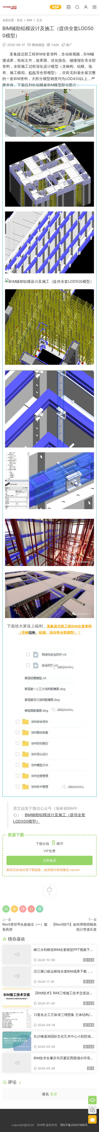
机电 (32, 72)
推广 (69, 45)
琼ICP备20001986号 (74, 1125)
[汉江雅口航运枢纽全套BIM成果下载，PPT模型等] (16, 976)
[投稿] (68, 7)
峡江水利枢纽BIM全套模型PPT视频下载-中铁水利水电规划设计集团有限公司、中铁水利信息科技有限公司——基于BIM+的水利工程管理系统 (64, 950)
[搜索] (77, 7)
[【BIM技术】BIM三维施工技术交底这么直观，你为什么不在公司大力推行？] (16, 997)
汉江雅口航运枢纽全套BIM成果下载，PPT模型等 (63, 971)
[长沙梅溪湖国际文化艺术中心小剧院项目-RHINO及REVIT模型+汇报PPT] (16, 1041)
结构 (32, 632)
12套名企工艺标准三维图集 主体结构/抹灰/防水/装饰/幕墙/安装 (63, 1015)
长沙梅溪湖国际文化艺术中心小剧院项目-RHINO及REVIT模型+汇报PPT (62, 1036)
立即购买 (49, 860)
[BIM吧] (9, 7)
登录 (53, 1094)
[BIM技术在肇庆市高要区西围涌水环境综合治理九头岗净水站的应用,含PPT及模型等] (16, 1063)
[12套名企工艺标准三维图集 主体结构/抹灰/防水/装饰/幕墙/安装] (16, 1019)
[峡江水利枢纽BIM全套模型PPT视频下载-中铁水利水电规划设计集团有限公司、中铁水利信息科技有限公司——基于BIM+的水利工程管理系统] (16, 954)
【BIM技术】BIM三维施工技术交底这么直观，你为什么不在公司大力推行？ (63, 993)
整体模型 (38, 45)
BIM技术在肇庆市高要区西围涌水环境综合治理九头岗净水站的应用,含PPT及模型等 (63, 1058)
